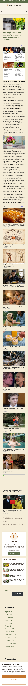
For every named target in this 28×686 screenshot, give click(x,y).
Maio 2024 (8, 620)
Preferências (14, 679)
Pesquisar (8, 590)
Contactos (11, 0)
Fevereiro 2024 (10, 629)
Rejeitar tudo (14, 683)
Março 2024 (9, 626)
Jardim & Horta (7, 517)
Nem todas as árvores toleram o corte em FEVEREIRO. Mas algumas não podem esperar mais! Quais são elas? (13, 520)
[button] (26, 12)
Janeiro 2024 (9, 632)
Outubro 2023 (10, 640)
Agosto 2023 (9, 646)
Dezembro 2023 (10, 634)
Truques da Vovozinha (15, 5)
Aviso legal (13, 2)
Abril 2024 (8, 623)
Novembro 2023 (10, 637)
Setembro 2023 (10, 643)
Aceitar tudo (14, 676)
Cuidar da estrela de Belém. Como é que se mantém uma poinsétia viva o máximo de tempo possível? (13, 524)
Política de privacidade (20, 0)
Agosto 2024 (9, 612)
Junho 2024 (9, 617)
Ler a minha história (14, 553)
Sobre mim (5, 0)
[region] (14, 674)
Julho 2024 (9, 614)
